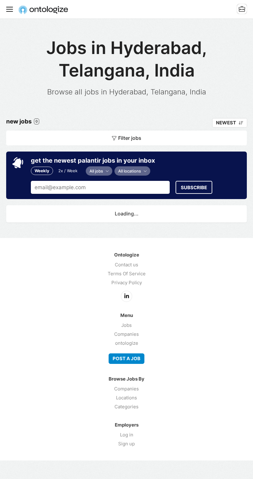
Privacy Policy (126, 282)
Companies (126, 334)
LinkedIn (126, 296)
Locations (126, 398)
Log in (126, 435)
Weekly (42, 170)
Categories (126, 407)
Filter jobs (129, 138)
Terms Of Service (127, 274)
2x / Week (67, 170)
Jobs (126, 325)
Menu (10, 9)
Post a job (126, 358)
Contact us (126, 265)
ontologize (126, 343)
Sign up (126, 444)
